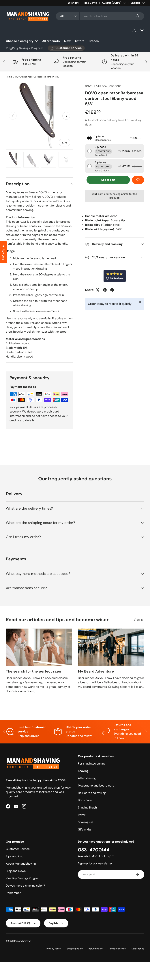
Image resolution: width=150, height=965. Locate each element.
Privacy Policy (53, 948)
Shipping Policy (75, 948)
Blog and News (16, 871)
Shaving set (85, 822)
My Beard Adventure (96, 671)
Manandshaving (22, 941)
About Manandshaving (21, 863)
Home (9, 76)
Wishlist (73, 2)
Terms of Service (117, 948)
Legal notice (138, 948)
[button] (142, 30)
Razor (81, 815)
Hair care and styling (92, 793)
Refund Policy (96, 948)
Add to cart (108, 179)
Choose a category (19, 41)
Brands (94, 41)
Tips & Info (90, 2)
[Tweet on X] (97, 290)
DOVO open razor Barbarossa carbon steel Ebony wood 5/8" (37, 76)
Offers (79, 41)
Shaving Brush (87, 807)
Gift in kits (84, 829)
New (67, 41)
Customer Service (18, 849)
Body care (85, 800)
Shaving (83, 771)
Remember (13, 893)
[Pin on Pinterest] (112, 290)
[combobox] (100, 16)
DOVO (89, 86)
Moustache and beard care (96, 785)
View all (139, 620)
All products (51, 41)
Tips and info (14, 856)
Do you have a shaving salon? (25, 885)
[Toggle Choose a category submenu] (36, 41)
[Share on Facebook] (104, 290)
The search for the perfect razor (34, 671)
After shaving (87, 778)
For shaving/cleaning (92, 763)
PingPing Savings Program (24, 48)
